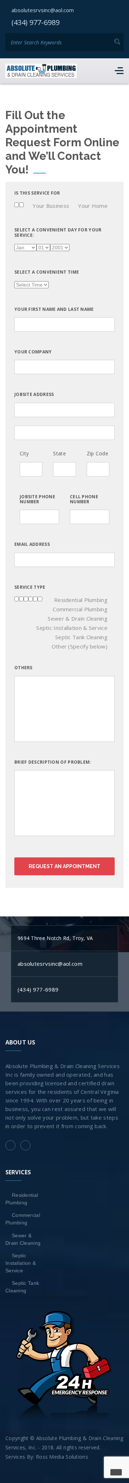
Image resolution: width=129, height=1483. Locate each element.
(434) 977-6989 (35, 22)
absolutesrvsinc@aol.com (42, 10)
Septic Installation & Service (20, 1263)
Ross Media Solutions (62, 1456)
